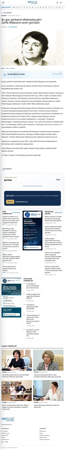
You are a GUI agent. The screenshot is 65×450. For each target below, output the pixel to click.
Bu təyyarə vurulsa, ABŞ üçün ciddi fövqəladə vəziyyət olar (32, 333)
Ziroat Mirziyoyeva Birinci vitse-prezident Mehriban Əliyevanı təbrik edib (15, 376)
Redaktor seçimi (5, 433)
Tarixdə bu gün (5, 439)
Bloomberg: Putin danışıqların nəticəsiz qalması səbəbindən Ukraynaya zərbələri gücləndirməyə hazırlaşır (11, 233)
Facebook (7, 68)
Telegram (12, 68)
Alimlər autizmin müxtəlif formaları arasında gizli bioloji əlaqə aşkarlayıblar (53, 219)
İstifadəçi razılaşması (45, 435)
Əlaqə (41, 433)
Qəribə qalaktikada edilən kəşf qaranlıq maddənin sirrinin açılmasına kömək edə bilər (53, 229)
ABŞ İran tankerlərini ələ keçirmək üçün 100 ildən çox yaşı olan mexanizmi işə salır (11, 245)
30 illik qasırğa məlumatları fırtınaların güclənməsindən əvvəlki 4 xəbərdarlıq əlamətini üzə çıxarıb (53, 242)
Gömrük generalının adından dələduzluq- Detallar (9, 268)
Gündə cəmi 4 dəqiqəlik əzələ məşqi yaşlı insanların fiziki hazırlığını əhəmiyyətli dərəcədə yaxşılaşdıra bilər (53, 256)
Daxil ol (10, 202)
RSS (2, 442)
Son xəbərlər (4, 431)
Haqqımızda (43, 431)
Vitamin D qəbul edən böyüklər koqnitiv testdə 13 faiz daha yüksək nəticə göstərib (53, 269)
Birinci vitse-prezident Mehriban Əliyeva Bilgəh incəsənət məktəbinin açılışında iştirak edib (15, 407)
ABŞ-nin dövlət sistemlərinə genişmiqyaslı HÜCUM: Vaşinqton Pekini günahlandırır (11, 257)
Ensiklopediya (6, 7)
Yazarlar (3, 437)
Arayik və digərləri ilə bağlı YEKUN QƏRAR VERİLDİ (33, 296)
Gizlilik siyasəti (43, 437)
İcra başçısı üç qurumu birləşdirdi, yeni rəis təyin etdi (32, 286)
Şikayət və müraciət (44, 439)
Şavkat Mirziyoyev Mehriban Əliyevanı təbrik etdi (46, 406)
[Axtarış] (57, 2)
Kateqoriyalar (4, 435)
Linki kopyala (13, 27)
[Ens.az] (32, 2)
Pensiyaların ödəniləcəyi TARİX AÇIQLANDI (32, 307)
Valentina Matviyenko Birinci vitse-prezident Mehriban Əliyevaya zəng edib (47, 376)
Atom (6, 442)
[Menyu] (3, 2)
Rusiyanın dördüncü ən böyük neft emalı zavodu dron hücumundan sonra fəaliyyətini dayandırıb (11, 219)
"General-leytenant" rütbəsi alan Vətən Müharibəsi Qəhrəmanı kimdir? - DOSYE (33, 319)
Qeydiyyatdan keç (21, 202)
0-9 (13, 7)
